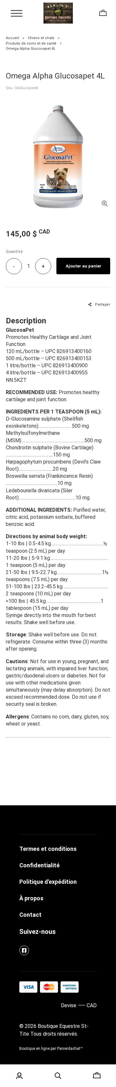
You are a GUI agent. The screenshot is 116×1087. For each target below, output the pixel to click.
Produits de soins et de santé (31, 43)
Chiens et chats (41, 38)
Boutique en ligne (34, 1048)
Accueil (12, 38)
